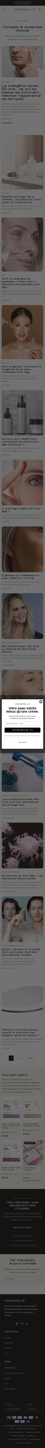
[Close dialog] (40, 701)
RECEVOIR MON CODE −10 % (22, 730)
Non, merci (22, 742)
